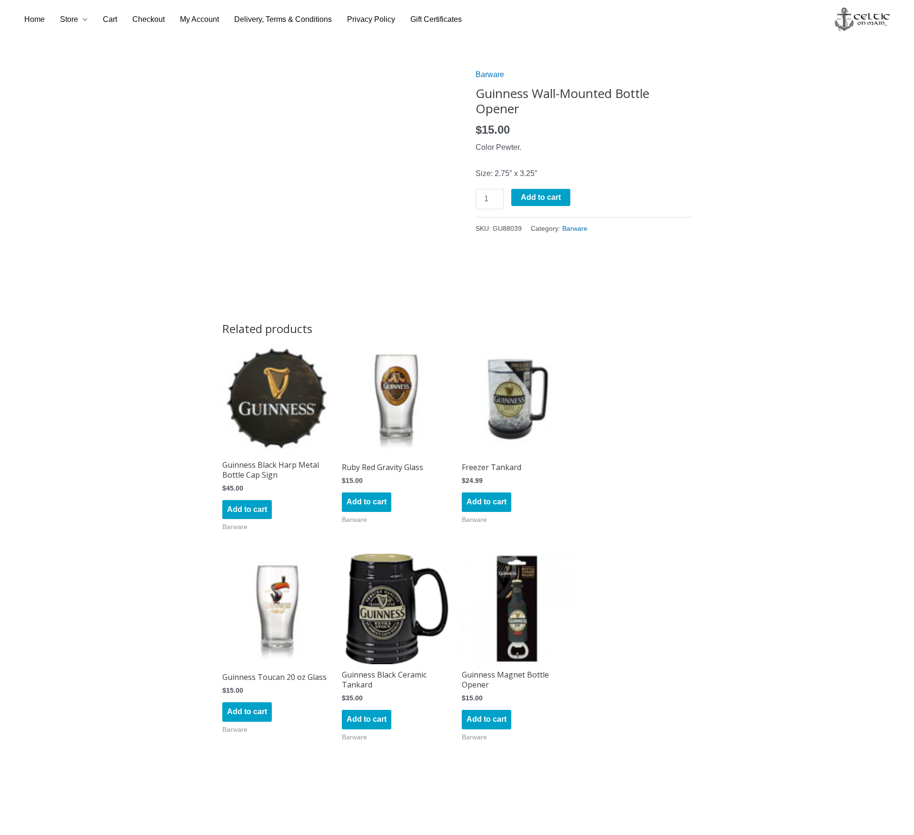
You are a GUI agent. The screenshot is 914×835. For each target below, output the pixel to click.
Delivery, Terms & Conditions (283, 19)
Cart (110, 19)
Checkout (148, 19)
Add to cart (541, 197)
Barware (490, 74)
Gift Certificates (436, 19)
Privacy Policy (371, 19)
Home (34, 19)
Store (69, 19)
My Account (199, 19)
